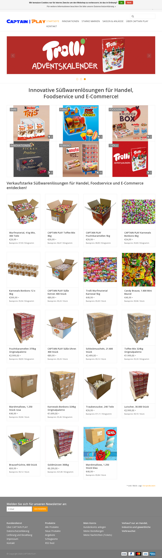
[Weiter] (149, 56)
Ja (121, 3)
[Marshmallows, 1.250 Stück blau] (100, 443)
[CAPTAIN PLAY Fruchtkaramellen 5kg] (100, 211)
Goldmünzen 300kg (58, 464)
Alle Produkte (52, 527)
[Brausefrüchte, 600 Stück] (23, 443)
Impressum (12, 538)
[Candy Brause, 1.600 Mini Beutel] (139, 269)
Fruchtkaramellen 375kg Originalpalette (22, 350)
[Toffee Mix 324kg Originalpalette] (139, 327)
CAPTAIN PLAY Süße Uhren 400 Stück (62, 350)
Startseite (52, 21)
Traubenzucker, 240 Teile (100, 406)
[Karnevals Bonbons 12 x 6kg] (23, 269)
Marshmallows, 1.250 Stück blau (97, 466)
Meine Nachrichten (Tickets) (97, 534)
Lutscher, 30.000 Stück (136, 406)
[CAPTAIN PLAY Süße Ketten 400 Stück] (62, 269)
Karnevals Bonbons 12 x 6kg (22, 292)
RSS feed (49, 543)
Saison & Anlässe (113, 21)
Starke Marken (91, 21)
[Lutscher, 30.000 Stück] (139, 385)
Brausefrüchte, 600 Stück (23, 464)
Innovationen (70, 21)
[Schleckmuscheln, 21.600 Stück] (100, 327)
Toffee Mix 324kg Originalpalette (133, 350)
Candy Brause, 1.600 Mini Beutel (138, 292)
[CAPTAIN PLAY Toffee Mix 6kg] (62, 211)
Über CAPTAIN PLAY (137, 21)
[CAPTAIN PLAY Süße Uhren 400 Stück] (62, 327)
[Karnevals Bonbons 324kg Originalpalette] (62, 385)
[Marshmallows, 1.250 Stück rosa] (23, 385)
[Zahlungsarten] (123, 553)
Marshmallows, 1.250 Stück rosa (20, 408)
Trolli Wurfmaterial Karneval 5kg (97, 292)
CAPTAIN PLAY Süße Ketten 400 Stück (58, 292)
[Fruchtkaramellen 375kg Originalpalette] (23, 327)
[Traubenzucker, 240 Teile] (100, 385)
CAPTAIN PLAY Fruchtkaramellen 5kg (98, 234)
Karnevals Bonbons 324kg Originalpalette (62, 408)
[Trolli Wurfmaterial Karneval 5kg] (100, 269)
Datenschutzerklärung (18, 530)
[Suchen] (131, 16)
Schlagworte (51, 538)
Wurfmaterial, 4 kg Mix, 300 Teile (22, 234)
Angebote (50, 534)
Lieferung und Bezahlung (19, 534)
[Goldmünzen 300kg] (62, 443)
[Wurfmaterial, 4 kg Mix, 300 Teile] (23, 211)
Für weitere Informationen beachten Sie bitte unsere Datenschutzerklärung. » (81, 6)
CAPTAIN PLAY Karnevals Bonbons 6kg (137, 234)
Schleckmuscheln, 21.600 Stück (99, 350)
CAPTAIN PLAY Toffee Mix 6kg (61, 234)
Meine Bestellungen (93, 530)
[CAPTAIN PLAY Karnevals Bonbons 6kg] (139, 211)
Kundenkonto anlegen (94, 527)
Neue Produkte (53, 530)
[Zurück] (13, 56)
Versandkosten (149, 485)
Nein (129, 3)
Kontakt (51, 26)
